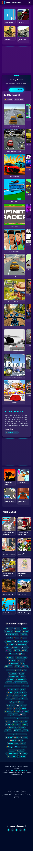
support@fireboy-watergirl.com (18, 770)
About (24, 791)
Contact (16, 798)
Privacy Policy (18, 794)
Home (9, 791)
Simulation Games (12, 432)
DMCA (28, 794)
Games (16, 791)
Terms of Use (7, 794)
